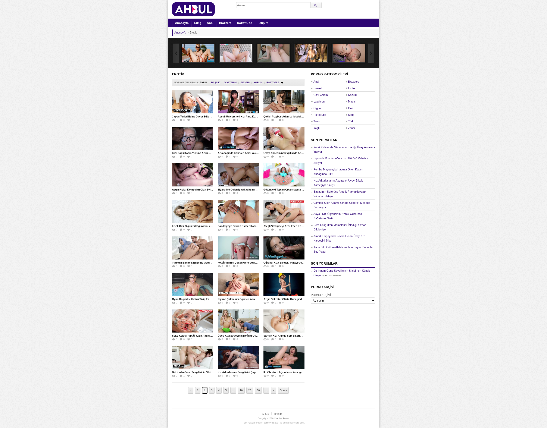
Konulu (352, 95)
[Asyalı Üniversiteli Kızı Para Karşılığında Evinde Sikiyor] (238, 102)
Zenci (351, 128)
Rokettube (244, 23)
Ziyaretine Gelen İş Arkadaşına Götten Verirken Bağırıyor (252, 189)
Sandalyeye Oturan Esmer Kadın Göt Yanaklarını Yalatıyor (253, 226)
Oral (350, 108)
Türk (351, 121)
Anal (210, 23)
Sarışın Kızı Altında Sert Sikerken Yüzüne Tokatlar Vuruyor (298, 335)
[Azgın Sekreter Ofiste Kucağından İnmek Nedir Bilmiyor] (284, 284)
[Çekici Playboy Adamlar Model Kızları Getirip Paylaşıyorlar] (284, 102)
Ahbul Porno (282, 418)
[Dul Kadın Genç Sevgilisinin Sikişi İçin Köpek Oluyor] (192, 357)
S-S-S (265, 413)
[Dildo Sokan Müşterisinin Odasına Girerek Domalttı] (348, 53)
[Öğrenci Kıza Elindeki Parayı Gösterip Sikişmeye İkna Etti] (284, 248)
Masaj (352, 101)
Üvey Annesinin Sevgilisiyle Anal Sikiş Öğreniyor (293, 153)
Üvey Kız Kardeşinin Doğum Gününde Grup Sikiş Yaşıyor (252, 335)
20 (249, 390)
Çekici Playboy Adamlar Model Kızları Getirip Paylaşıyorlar (299, 116)
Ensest (317, 88)
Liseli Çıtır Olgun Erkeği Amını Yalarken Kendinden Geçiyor (207, 226)
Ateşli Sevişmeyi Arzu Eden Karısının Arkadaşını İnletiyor (298, 226)
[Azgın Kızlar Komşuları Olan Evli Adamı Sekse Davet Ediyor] (192, 175)
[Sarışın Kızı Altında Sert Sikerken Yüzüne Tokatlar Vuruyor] (284, 321)
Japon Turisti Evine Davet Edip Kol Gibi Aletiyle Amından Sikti (209, 116)
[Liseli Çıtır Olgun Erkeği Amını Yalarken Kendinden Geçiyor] (192, 211)
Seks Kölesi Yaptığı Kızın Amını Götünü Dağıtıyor (201, 335)
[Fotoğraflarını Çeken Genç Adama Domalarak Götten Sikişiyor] (238, 248)
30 (258, 390)
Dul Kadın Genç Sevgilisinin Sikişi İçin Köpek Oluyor (203, 372)
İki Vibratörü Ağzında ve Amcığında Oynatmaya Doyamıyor (299, 372)
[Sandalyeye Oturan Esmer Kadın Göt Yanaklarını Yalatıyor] (238, 211)
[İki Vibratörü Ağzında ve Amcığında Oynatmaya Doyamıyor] (284, 357)
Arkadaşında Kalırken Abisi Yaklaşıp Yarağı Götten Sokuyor (254, 153)
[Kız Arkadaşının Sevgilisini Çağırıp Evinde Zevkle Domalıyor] (238, 357)
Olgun (317, 108)
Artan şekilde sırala (282, 82)
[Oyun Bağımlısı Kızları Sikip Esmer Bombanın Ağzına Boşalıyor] (192, 284)
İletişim (263, 23)
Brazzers (225, 23)
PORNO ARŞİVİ (321, 295)
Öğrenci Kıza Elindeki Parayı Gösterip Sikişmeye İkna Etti (298, 262)
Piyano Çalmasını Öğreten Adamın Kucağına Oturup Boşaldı (254, 299)
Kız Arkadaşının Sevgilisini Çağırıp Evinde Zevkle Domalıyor (254, 372)
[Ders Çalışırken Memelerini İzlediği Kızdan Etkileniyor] (236, 53)
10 (241, 390)
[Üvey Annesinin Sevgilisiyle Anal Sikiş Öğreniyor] (284, 138)
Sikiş (197, 23)
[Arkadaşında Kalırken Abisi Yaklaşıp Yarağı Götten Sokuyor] (238, 138)
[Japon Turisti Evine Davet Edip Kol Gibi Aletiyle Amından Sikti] (192, 102)
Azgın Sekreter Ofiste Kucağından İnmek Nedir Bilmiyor (297, 299)
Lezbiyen (319, 101)
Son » (283, 390)
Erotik (351, 88)
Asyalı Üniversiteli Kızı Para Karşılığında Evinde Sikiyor (251, 116)
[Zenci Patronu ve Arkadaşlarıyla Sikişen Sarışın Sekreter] (311, 53)
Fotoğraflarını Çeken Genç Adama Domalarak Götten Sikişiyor (255, 262)
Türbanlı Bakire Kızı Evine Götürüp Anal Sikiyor (200, 262)
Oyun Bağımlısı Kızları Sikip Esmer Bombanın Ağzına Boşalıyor (210, 299)
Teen (316, 121)
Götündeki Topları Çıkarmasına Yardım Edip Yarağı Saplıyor (299, 189)
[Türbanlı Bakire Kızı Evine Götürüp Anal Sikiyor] (192, 248)
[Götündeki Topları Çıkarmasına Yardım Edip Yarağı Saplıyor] (284, 175)
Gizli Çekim (320, 95)
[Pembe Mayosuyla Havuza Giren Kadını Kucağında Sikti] (198, 53)
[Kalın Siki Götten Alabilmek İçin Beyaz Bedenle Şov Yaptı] (273, 53)
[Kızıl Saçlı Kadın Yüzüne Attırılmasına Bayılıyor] (192, 138)
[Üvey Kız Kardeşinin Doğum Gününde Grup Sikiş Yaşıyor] (238, 321)
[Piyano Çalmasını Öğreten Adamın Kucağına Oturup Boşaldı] (238, 284)
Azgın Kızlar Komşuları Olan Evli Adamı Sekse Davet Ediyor (208, 189)
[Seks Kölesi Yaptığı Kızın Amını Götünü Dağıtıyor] (192, 321)
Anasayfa (182, 23)
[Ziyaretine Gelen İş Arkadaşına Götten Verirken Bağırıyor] (238, 175)
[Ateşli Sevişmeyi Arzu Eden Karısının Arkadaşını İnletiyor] (284, 211)
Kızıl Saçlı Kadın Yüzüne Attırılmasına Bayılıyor (200, 153)
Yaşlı (316, 128)
